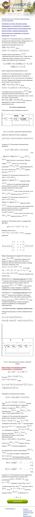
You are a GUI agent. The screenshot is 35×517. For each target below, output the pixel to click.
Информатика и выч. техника (10, 19)
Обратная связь (27, 516)
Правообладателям (28, 512)
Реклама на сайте (27, 510)
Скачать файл (17, 501)
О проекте (25, 509)
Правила (25, 514)
